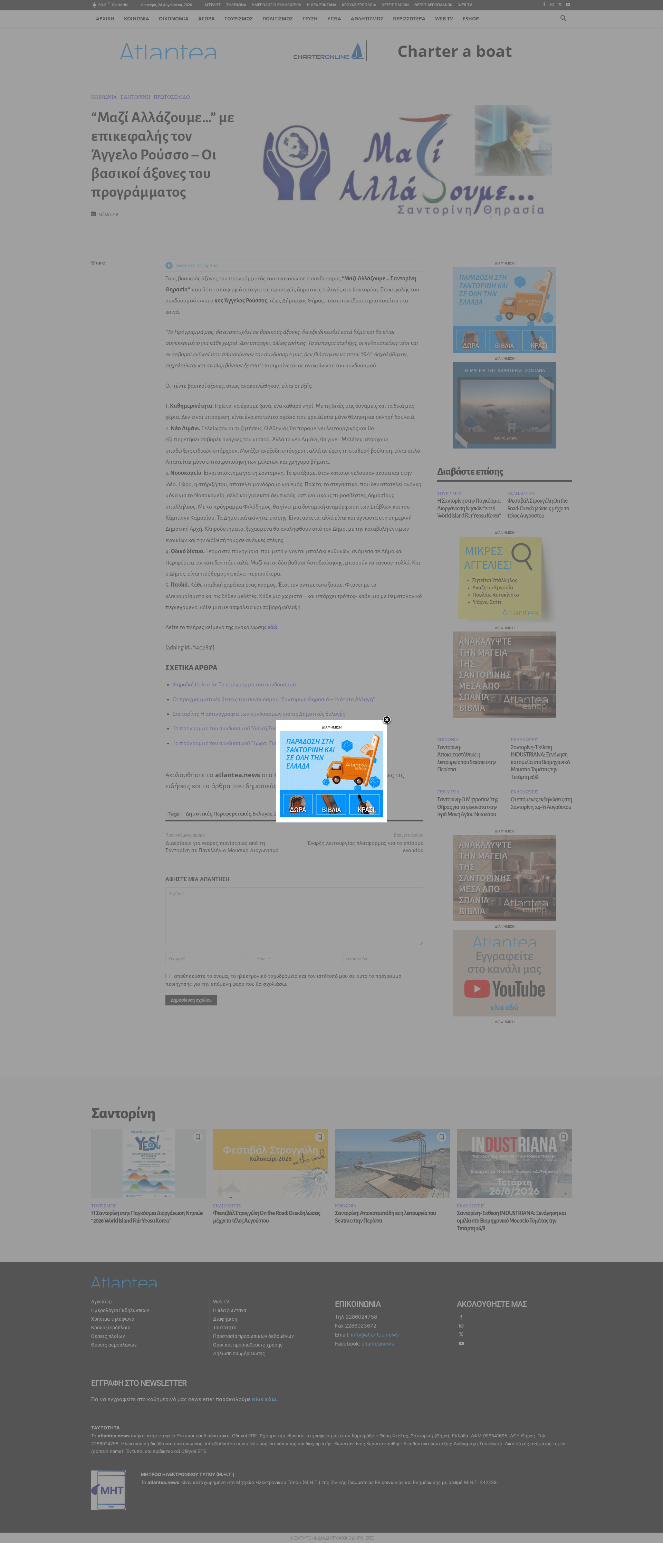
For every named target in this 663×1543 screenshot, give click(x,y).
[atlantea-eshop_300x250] (331, 815)
